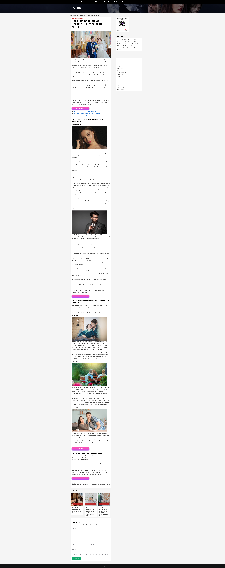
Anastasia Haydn (83, 29)
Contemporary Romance (87, 1)
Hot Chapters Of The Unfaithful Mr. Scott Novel (101, 485)
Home (71, 15)
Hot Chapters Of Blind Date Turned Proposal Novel (77, 509)
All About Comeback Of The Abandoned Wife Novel (127, 41)
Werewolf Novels (120, 87)
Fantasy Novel (119, 64)
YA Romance (117, 1)
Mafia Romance (98, 1)
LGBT (118, 70)
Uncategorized (120, 83)
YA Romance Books (120, 89)
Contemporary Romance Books (77, 18)
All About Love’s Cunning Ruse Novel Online (80, 485)
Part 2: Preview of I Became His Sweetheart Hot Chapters (86, 113)
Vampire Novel (120, 85)
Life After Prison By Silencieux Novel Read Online (126, 45)
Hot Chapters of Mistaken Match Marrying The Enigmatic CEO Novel (128, 48)
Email (92, 544)
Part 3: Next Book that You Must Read (82, 115)
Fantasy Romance (75, 1)
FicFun (76, 8)
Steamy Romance (108, 1)
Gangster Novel (120, 68)
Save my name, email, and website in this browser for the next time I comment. (91, 554)
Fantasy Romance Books (121, 66)
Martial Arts (119, 76)
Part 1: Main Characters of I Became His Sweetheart (85, 111)
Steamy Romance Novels (122, 78)
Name (73, 544)
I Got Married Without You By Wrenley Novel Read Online (128, 43)
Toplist (118, 80)
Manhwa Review (120, 74)
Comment (74, 528)
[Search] (158, 2)
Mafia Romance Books (121, 72)
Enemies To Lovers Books (122, 61)
